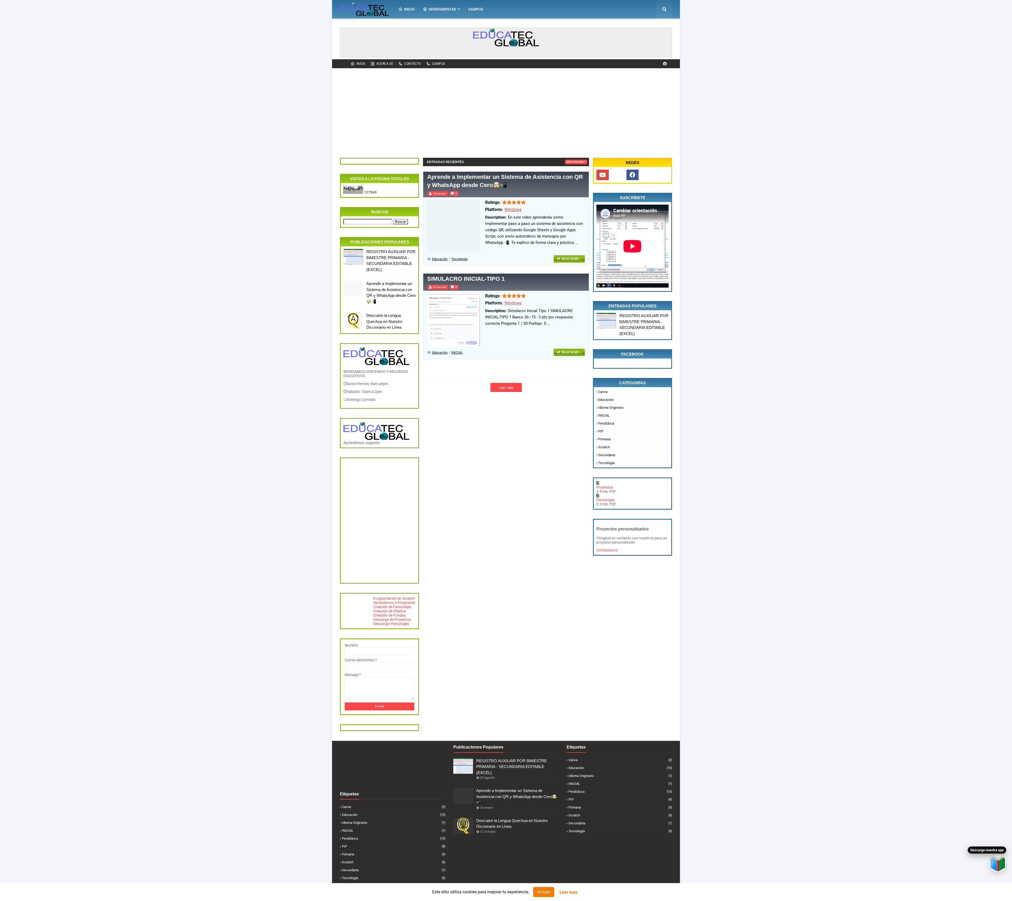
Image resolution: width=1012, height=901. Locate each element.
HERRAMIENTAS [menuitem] (442, 9)
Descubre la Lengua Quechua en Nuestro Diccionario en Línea (384, 321)
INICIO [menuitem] (409, 9)
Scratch (604, 447)
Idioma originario (611, 408)
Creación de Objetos (389, 611)
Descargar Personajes (391, 624)
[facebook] (665, 63)
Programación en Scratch (394, 598)
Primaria (604, 439)
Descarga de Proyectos (392, 619)
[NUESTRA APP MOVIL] (617, 175)
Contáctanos (607, 550)
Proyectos (604, 487)
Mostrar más (575, 162)
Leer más (568, 892)
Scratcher (440, 193)
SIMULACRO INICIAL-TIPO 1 (466, 278)
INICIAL (457, 353)
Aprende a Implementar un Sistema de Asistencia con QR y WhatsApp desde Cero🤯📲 (391, 292)
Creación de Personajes (392, 607)
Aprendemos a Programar (394, 602)
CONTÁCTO (412, 64)
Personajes (605, 500)
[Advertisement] (506, 108)
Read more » (571, 259)
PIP (601, 431)
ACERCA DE (384, 64)
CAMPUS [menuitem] (475, 9)
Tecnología (459, 259)
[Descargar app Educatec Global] (997, 863)
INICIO (360, 64)
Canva (602, 392)
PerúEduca (606, 423)
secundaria (606, 455)
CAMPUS (438, 64)
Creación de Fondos (389, 615)
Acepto (543, 892)
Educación (439, 259)
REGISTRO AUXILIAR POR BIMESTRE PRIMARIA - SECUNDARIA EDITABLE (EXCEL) (391, 260)
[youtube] (602, 175)
